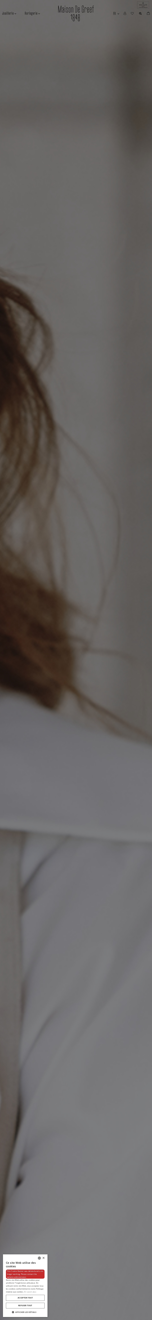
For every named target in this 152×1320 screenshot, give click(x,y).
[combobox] (39, 1258)
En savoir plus (30, 1292)
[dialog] (25, 1285)
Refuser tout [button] (25, 1305)
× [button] (43, 1258)
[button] (25, 1312)
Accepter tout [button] (25, 1297)
